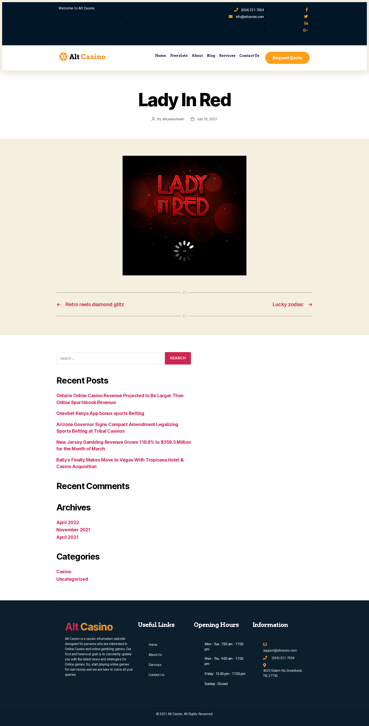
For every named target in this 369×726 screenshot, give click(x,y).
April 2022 (67, 522)
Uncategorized (72, 579)
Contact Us (249, 56)
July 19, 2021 (206, 119)
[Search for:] (109, 359)
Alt (89, 626)
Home (160, 56)
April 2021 (67, 537)
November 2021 (73, 529)
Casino (63, 571)
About (197, 56)
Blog (211, 56)
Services (227, 56)
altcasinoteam (173, 119)
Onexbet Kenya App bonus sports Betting (100, 413)
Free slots (178, 56)
